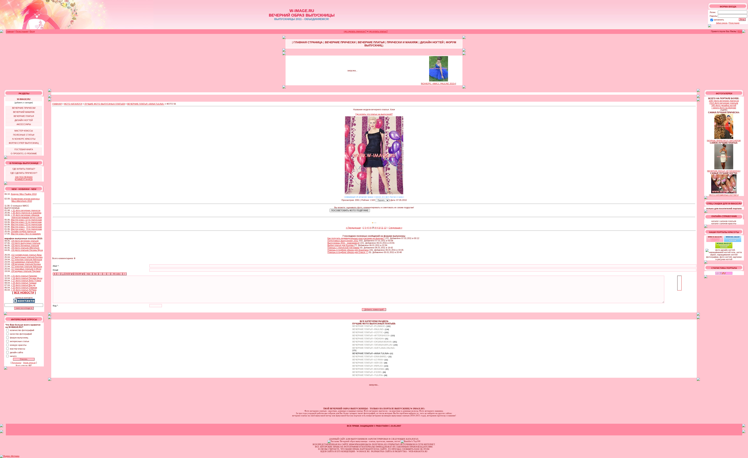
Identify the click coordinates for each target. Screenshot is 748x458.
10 (379, 228)
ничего (13, 356)
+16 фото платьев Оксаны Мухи (27, 250)
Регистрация (734, 23)
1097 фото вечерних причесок (724, 101)
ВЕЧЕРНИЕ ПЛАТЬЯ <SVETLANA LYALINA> (373, 348)
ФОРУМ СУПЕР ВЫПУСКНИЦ (24, 143)
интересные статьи (19, 341)
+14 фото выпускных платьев (25, 243)
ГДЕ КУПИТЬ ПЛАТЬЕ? (23, 169)
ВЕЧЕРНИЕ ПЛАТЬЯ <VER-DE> (368, 363)
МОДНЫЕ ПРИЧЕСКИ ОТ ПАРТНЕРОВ (723, 141)
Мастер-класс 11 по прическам (26, 222)
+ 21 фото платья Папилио (24, 276)
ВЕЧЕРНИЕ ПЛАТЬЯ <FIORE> (367, 372)
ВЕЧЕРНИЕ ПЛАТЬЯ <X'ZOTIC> (368, 332)
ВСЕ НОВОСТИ (24, 292)
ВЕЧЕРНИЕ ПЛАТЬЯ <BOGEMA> (368, 369)
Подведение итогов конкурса (25, 199)
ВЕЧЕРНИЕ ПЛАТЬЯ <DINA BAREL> (370, 356)
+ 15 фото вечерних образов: (25, 215)
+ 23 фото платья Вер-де (23, 285)
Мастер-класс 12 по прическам (26, 220)
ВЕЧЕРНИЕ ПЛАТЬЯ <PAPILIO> (368, 366)
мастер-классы (17, 349)
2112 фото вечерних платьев (723, 103)
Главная (10, 31)
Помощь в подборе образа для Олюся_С (347, 252)
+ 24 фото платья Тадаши (23, 283)
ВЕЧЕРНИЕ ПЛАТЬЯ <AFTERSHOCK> (371, 335)
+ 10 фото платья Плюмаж (24, 287)
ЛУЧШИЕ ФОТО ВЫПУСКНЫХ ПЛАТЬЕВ (104, 104)
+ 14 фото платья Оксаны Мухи (26, 278)
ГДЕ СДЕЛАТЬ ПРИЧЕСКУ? (23, 173)
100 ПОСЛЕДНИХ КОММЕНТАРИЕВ (24, 178)
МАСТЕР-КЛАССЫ (23, 131)
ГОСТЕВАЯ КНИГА (23, 149)
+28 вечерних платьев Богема (26, 264)
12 (385, 228)
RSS (740, 31)
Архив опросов (29, 363)
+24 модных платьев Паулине (26, 271)
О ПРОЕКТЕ (17, 153)
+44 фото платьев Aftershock (25, 248)
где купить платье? (378, 31)
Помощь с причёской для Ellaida (343, 247)
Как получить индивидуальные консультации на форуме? (356, 238)
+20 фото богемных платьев (25, 245)
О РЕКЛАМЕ (31, 153)
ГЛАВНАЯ (57, 104)
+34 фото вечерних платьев (25, 241)
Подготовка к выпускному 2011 (342, 240)
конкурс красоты (18, 345)
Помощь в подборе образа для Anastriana (348, 250)
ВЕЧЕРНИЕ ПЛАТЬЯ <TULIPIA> (368, 375)
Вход (32, 31)
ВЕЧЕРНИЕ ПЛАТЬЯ (24, 116)
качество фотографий (21, 334)
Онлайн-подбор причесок (23, 231)
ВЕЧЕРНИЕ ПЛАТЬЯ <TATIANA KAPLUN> (372, 345)
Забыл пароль (722, 23)
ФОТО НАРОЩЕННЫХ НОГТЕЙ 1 (724, 195)
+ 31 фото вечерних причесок (25, 210)
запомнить (719, 20)
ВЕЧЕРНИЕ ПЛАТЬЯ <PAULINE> (368, 329)
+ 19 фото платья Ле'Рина (23, 290)
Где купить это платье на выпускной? (374, 114)
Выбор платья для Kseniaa (340, 245)
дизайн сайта (16, 352)
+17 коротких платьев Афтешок (26, 259)
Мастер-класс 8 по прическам (26, 229)
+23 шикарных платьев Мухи (25, 262)
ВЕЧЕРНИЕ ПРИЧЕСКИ (23, 108)
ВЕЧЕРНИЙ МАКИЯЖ (23, 112)
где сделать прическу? (355, 31)
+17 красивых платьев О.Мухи (26, 269)
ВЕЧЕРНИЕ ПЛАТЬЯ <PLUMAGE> (369, 326)
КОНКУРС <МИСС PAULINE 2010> (438, 83)
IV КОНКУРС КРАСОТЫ (23, 139)
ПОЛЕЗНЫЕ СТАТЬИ (23, 135)
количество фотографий (22, 330)
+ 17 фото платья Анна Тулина (26, 280)
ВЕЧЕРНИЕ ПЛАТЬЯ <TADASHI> (368, 338)
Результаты (16, 363)
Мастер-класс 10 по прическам (26, 224)
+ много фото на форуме (723, 108)
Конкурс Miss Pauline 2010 (24, 194)
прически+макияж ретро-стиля (26, 217)
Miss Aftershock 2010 (21, 201)
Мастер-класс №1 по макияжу (26, 234)
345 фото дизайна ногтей (723, 105)
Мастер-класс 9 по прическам (26, 227)
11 (382, 228)
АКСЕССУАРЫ (24, 124)
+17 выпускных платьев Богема (26, 257)
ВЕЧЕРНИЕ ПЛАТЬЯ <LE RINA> (368, 359)
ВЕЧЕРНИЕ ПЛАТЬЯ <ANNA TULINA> (145, 104)
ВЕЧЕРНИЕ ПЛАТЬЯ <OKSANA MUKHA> (372, 342)
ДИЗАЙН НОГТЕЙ (24, 120)
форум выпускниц (19, 337)
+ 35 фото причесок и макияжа (26, 213)
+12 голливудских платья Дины (26, 255)
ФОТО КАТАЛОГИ (73, 104)
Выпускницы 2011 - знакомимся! (343, 243)
